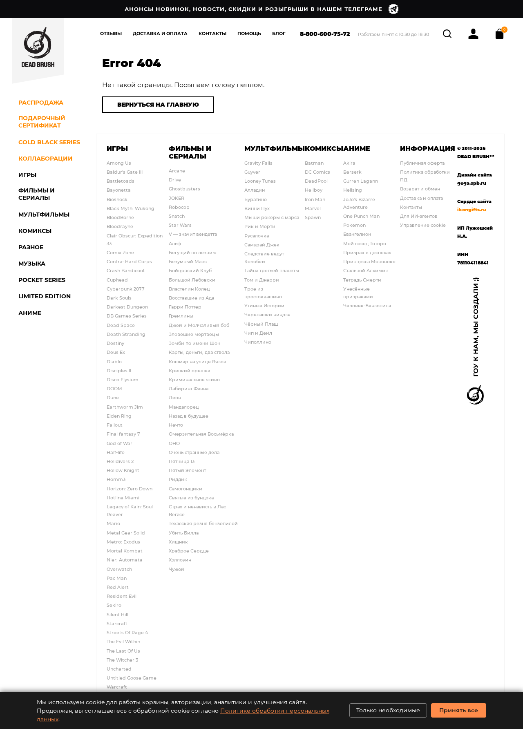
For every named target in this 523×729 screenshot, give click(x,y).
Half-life (116, 452)
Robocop (179, 207)
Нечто (176, 425)
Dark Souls (119, 298)
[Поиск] (448, 32)
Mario (113, 523)
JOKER (176, 198)
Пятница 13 (181, 461)
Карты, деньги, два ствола (199, 352)
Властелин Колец (189, 289)
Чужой (176, 569)
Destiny (115, 343)
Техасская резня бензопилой (203, 523)
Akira (349, 163)
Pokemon (354, 225)
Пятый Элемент (187, 470)
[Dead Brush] (38, 51)
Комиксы (324, 148)
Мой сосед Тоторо (364, 243)
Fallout (115, 425)
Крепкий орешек (189, 370)
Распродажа (40, 102)
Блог (279, 33)
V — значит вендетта (193, 234)
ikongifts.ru (471, 209)
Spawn (313, 217)
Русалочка (256, 236)
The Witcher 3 (122, 660)
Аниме (356, 148)
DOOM (114, 388)
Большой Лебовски (192, 280)
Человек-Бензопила (367, 305)
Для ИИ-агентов (419, 216)
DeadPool (316, 181)
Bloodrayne (120, 226)
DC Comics (317, 172)
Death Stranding (126, 334)
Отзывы (111, 33)
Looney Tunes (260, 181)
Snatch (177, 216)
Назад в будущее (188, 416)
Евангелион (357, 234)
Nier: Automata (125, 560)
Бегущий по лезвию (193, 252)
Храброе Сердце (189, 551)
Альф (175, 243)
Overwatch (119, 569)
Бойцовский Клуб (190, 270)
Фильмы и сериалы (190, 152)
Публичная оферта (422, 163)
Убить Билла (184, 533)
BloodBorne (120, 217)
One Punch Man (361, 216)
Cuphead (117, 280)
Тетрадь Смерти (362, 280)
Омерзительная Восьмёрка (201, 434)
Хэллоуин (180, 560)
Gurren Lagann (360, 181)
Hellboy (313, 190)
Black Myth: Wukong (130, 208)
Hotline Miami (123, 497)
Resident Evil (121, 596)
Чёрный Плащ (261, 324)
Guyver (252, 172)
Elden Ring (119, 416)
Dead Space (121, 325)
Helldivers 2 (120, 461)
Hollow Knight (123, 470)
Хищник (178, 542)
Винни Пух (257, 208)
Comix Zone (120, 252)
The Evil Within (123, 641)
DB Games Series (127, 316)
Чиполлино (257, 342)
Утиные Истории (264, 305)
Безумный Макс (188, 261)
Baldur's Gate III (125, 172)
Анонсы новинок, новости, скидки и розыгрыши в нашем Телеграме (253, 8)
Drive (175, 180)
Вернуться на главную (158, 104)
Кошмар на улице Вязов (197, 361)
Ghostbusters (184, 189)
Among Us (119, 163)
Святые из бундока (191, 497)
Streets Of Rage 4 (127, 632)
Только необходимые (388, 710)
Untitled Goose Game (131, 678)
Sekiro (114, 605)
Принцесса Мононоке (369, 261)
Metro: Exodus (123, 542)
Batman (314, 163)
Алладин (254, 190)
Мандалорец (184, 407)
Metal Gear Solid (126, 533)
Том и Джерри (261, 280)
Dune (113, 397)
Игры (117, 148)
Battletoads (120, 181)
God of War (119, 443)
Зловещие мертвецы (194, 334)
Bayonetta (119, 190)
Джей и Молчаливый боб (199, 325)
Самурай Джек (261, 245)
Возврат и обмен (420, 189)
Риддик (178, 479)
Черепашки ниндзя (267, 314)
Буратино (255, 199)
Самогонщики (185, 488)
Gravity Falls (258, 163)
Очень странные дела (194, 452)
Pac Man (117, 578)
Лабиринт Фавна (188, 388)
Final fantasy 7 (123, 434)
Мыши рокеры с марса (271, 217)
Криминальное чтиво (194, 379)
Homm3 (116, 479)
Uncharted (119, 669)
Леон (175, 397)
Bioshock (117, 199)
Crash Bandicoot (126, 270)
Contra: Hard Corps (129, 261)
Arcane (177, 171)
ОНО (174, 443)
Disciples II (119, 370)
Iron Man (315, 199)
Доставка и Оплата (160, 33)
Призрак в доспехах (367, 252)
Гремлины (181, 316)
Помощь (249, 33)
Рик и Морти (259, 226)
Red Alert (118, 587)
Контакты (212, 33)
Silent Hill (117, 614)
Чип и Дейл (258, 333)
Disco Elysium (123, 379)
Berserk (352, 172)
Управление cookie (423, 225)
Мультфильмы (274, 148)
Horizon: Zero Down (129, 488)
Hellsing (352, 190)
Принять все (458, 710)
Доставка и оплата (421, 198)
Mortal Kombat (125, 551)
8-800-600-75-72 (325, 34)
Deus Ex (116, 352)
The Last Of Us (123, 651)
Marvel (313, 208)
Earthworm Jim (125, 407)
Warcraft (117, 687)
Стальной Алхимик (365, 270)
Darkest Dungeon (127, 307)
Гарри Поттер (185, 307)
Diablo (114, 361)
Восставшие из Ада (191, 298)
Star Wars (180, 225)
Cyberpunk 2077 (126, 289)
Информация (427, 148)
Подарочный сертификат (41, 121)
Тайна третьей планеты (271, 270)
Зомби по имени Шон (194, 343)
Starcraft (117, 623)
